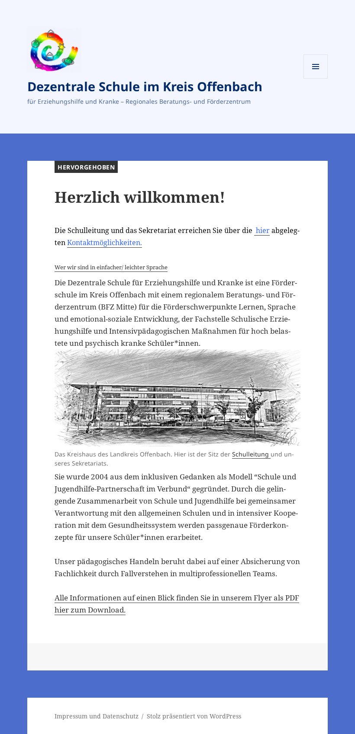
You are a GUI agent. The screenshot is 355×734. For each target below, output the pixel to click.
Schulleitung (251, 454)
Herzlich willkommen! (140, 197)
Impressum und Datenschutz (97, 716)
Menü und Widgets (316, 78)
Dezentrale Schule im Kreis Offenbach (144, 86)
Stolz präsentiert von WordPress (194, 716)
